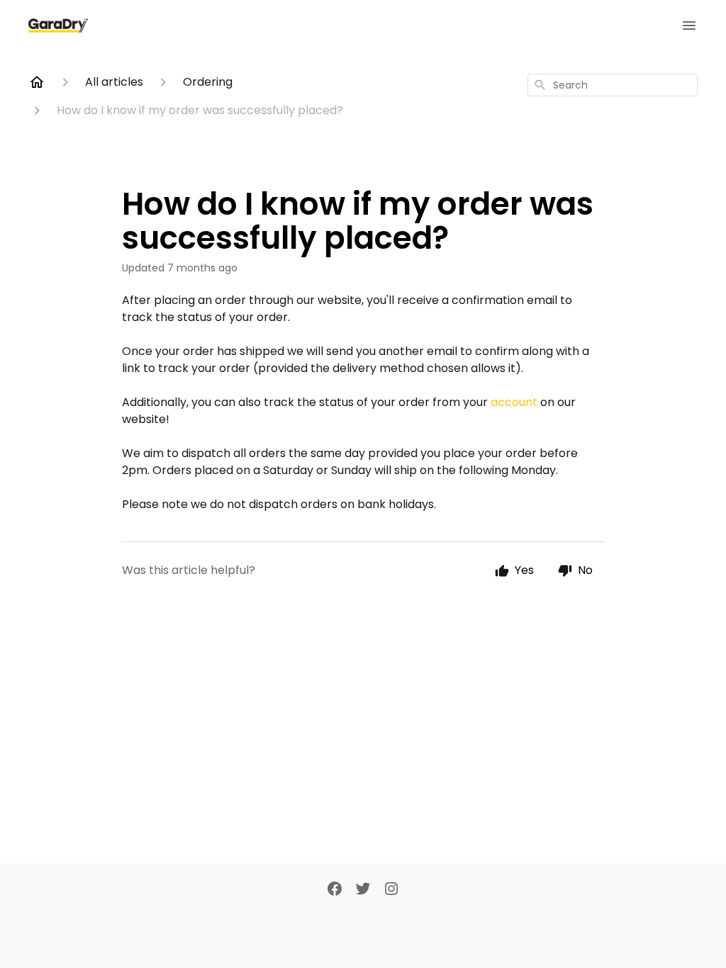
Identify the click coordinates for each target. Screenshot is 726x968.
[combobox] (612, 85)
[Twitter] (363, 890)
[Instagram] (391, 890)
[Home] (36, 82)
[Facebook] (334, 890)
